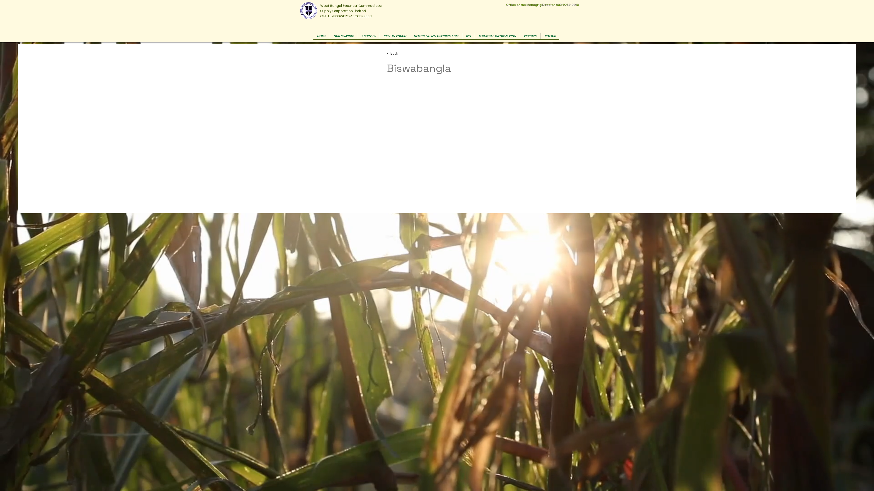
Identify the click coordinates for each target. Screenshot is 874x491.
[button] (436, 36)
